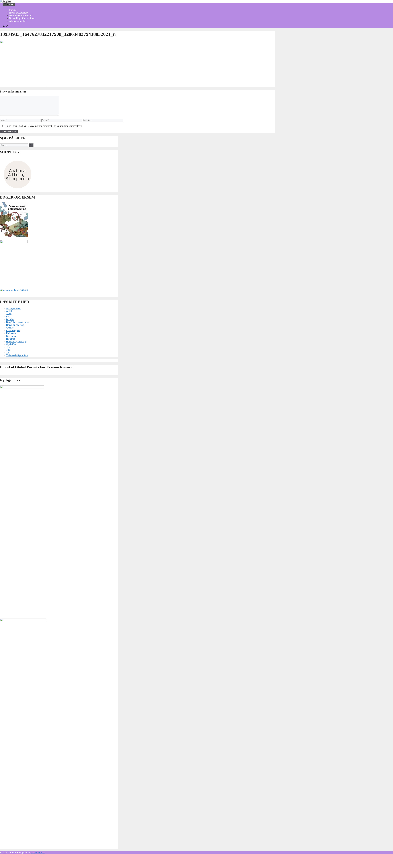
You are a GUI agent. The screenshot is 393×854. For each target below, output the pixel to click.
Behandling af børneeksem (22, 18)
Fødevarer (11, 333)
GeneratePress (38, 852)
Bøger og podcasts (15, 325)
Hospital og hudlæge (16, 341)
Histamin (10, 338)
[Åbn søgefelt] (5, 26)
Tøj (8, 352)
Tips (8, 349)
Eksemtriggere (13, 330)
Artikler (10, 311)
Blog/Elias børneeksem (17, 322)
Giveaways (11, 336)
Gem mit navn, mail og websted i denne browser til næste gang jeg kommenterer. (43, 126)
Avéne (9, 314)
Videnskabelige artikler (17, 355)
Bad (8, 316)
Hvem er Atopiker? (18, 12)
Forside (12, 10)
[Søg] (31, 145)
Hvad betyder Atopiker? (21, 15)
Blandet (10, 319)
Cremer (9, 327)
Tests (8, 347)
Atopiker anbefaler (18, 21)
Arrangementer (13, 308)
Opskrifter (11, 344)
